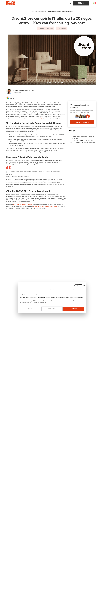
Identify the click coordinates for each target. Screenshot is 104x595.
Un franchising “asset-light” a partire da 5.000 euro (83, 137)
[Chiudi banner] (84, 285)
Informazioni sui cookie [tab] (75, 290)
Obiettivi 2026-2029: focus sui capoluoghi (83, 142)
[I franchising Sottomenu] (39, 3)
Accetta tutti (74, 308)
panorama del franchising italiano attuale (45, 206)
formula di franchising (35, 118)
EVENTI (51, 3)
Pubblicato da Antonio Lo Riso (23, 90)
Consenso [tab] (29, 290)
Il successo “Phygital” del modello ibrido (83, 140)
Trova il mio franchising (82, 122)
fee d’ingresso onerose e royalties (22, 204)
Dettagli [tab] (52, 290)
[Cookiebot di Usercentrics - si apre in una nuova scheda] (75, 285)
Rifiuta (30, 308)
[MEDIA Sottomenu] (46, 3)
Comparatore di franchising (81, 3)
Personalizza (51, 308)
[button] (70, 3)
